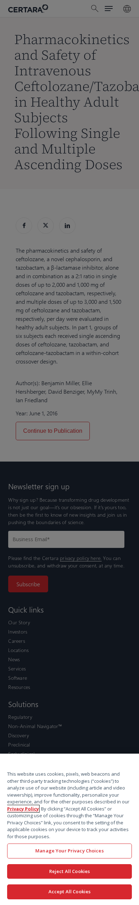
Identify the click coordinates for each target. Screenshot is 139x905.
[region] (69, 829)
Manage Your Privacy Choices (69, 850)
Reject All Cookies (69, 871)
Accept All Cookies (69, 891)
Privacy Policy (23, 809)
